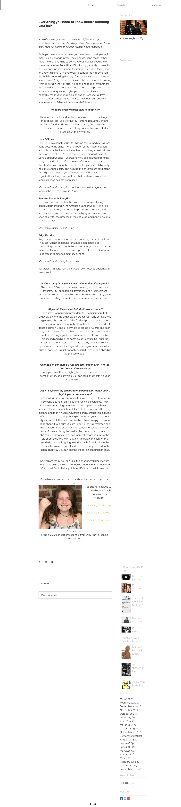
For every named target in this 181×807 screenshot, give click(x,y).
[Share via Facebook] (40, 562)
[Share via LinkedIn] (52, 562)
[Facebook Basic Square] (121, 798)
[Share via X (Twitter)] (46, 562)
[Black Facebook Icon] (90, 804)
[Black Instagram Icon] (94, 804)
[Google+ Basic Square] (128, 798)
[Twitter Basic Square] (125, 798)
